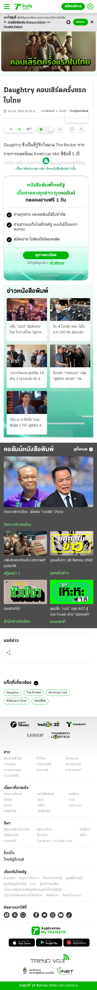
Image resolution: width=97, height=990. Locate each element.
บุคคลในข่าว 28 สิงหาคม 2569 (71, 560)
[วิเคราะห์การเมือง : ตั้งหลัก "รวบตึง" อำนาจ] (48, 481)
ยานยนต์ (42, 770)
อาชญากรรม (12, 770)
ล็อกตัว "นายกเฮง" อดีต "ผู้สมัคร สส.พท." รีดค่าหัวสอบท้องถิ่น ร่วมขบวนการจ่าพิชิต (69, 376)
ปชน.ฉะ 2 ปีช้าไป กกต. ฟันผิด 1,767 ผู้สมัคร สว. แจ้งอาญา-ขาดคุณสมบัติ (27, 423)
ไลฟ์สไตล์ (10, 811)
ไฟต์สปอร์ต (11, 835)
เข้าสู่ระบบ (57, 263)
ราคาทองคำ (74, 770)
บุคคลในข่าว (59, 573)
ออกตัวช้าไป (12, 609)
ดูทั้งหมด (81, 449)
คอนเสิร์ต (40, 700)
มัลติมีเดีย (44, 811)
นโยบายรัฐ (44, 764)
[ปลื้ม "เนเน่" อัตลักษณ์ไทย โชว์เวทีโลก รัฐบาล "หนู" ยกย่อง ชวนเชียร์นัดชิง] (27, 309)
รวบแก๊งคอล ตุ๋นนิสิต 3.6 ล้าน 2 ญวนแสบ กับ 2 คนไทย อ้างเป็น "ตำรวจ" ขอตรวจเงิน (27, 376)
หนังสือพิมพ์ (47, 111)
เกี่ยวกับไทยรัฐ (52, 878)
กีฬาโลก (42, 835)
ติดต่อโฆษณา (72, 895)
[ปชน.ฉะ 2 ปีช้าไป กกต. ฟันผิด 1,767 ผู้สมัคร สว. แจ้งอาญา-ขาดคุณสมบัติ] (27, 402)
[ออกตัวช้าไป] (25, 592)
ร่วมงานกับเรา (29, 878)
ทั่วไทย (41, 759)
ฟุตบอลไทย (44, 829)
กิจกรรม (9, 878)
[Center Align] (92, 22)
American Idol (57, 692)
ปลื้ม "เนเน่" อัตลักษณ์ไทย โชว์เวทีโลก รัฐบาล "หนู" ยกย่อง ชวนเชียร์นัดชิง (25, 330)
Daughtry (12, 692)
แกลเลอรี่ (10, 841)
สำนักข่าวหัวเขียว (17, 622)
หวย (72, 800)
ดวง (41, 800)
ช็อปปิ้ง (9, 853)
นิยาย (7, 805)
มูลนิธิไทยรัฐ (74, 878)
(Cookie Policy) (13, 26)
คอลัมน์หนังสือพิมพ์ (29, 449)
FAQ (33, 884)
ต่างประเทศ (73, 764)
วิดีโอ (41, 805)
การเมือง (10, 764)
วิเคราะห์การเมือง (17, 525)
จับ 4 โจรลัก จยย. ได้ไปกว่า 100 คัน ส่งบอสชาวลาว (70, 330)
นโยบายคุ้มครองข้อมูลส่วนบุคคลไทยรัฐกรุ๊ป (33, 890)
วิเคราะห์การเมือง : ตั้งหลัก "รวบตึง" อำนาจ (33, 512)
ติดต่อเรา (52, 895)
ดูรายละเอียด (46, 255)
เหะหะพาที (57, 622)
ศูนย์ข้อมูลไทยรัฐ (15, 884)
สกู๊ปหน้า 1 (12, 574)
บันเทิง (63, 111)
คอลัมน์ (74, 794)
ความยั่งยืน (11, 776)
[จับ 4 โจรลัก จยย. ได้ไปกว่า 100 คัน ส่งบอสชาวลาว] (70, 309)
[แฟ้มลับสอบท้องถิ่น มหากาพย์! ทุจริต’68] (25, 543)
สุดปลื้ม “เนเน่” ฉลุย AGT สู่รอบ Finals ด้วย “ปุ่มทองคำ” (70, 611)
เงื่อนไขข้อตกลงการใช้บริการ (23, 895)
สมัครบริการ (73, 6)
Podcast (75, 805)
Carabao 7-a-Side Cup (54, 841)
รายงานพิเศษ (13, 794)
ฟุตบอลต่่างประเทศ (16, 829)
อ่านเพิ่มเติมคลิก (27, 22)
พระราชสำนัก (13, 759)
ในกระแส (72, 759)
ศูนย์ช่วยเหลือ (49, 884)
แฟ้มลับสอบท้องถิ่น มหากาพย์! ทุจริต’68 (25, 563)
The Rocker (33, 692)
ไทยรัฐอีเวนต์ (14, 860)
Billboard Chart (16, 700)
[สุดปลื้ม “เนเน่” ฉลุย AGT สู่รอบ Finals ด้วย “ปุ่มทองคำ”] (71, 592)
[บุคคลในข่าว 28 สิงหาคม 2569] (71, 543)
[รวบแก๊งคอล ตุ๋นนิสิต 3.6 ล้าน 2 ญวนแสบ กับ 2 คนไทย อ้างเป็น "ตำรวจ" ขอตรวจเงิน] (27, 356)
